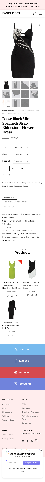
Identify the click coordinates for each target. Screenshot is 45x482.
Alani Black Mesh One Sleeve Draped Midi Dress (11, 325)
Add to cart (18, 169)
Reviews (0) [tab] (9, 207)
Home (4, 110)
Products (12, 110)
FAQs (24, 404)
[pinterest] (32, 440)
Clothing (22, 183)
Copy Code (31, 462)
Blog (4, 408)
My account (7, 412)
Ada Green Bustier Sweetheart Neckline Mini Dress (11, 285)
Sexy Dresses (7, 186)
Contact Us (26, 423)
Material (6, 161)
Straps (25, 186)
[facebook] (27, 440)
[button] (39, 25)
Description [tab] (9, 197)
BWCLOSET (8, 449)
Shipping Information (30, 412)
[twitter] (23, 440)
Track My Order (8, 420)
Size (4, 147)
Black (16, 183)
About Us (6, 404)
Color (4, 154)
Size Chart (26, 408)
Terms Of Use (7, 435)
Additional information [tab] (15, 202)
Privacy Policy (8, 439)
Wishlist (5, 416)
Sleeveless (18, 186)
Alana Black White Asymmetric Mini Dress (31, 285)
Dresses (30, 183)
